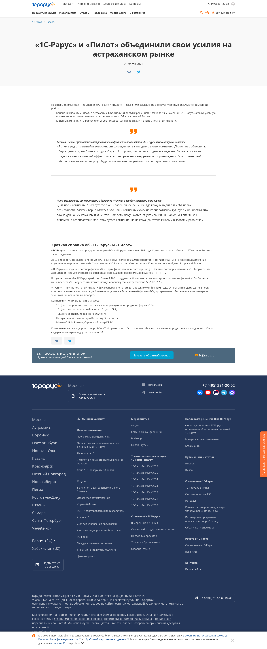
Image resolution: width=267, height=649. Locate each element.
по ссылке (39, 627)
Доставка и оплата (115, 3)
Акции (135, 425)
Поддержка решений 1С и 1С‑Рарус (208, 419)
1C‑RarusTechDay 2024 (144, 479)
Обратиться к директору (199, 527)
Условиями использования (205, 635)
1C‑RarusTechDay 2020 (144, 505)
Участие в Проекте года (145, 542)
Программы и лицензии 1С (93, 436)
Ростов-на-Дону (46, 497)
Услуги (81, 481)
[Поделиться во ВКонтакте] (129, 73)
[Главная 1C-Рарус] (44, 4)
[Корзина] (207, 13)
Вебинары (137, 438)
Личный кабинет (93, 419)
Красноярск (42, 466)
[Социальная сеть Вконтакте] (200, 392)
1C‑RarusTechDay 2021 (144, 498)
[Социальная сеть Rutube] (216, 392)
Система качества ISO (198, 494)
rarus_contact (156, 392)
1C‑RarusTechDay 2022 (144, 492)
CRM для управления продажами (97, 524)
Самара (39, 512)
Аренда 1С (83, 517)
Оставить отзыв (140, 549)
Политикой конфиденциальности (58, 639)
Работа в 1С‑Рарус (196, 538)
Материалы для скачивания (202, 439)
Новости (50, 21)
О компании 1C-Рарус (199, 481)
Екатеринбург (44, 442)
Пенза (37, 489)
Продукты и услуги (44, 13)
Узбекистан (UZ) (46, 548)
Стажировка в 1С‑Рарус (199, 545)
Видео (189, 470)
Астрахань (41, 427)
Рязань (38, 504)
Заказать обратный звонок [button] (152, 355)
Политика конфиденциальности (120, 596)
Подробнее (73, 643)
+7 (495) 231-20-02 (218, 3)
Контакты (135, 3)
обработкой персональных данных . (107, 639)
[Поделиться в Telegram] (138, 73)
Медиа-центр (118, 13)
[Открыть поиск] (201, 13)
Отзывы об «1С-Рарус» (145, 516)
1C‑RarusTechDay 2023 (144, 485)
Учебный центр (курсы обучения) (97, 550)
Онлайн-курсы (139, 445)
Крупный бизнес (87, 504)
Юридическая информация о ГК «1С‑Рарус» (62, 596)
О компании (137, 13)
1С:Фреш (82, 537)
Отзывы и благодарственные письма (153, 529)
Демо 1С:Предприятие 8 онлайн (96, 470)
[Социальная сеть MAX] (232, 392)
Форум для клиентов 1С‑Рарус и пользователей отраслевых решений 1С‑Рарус (207, 429)
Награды (190, 500)
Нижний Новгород (49, 473)
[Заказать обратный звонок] (233, 4)
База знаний (192, 446)
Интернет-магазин (89, 3)
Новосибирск (44, 481)
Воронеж (40, 435)
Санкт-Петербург (47, 520)
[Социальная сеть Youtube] (208, 392)
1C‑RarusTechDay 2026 (144, 466)
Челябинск (41, 528)
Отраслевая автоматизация (93, 498)
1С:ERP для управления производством (100, 511)
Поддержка (100, 13)
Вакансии (191, 551)
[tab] (44, 13)
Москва (39, 419)
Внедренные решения (144, 523)
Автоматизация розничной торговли (99, 530)
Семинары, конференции (146, 432)
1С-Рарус (37, 21)
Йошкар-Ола (43, 450)
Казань (38, 458)
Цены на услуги (86, 556)
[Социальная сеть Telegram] (224, 392)
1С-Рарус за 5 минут (197, 487)
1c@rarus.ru (206, 355)
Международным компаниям (94, 543)
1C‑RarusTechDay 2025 (144, 472)
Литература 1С (85, 453)
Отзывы (84, 13)
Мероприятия (67, 13)
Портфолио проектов (144, 536)
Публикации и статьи (199, 457)
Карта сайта (193, 569)
